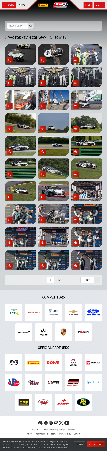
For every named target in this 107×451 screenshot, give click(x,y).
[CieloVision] (73, 362)
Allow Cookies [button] (96, 444)
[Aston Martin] (13, 312)
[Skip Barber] (73, 382)
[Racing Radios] (83, 402)
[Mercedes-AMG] (43, 332)
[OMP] (23, 402)
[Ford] (93, 312)
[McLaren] (23, 332)
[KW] (33, 382)
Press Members (41, 433)
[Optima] (53, 382)
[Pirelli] (33, 362)
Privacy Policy (65, 433)
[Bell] (43, 402)
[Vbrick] (93, 382)
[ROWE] (53, 362)
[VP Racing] (13, 382)
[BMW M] (53, 312)
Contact (77, 433)
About (29, 433)
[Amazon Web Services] (13, 362)
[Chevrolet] (73, 312)
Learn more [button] (61, 447)
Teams (54, 433)
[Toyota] (83, 332)
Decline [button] (79, 444)
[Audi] (33, 312)
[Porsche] (63, 332)
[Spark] (63, 402)
